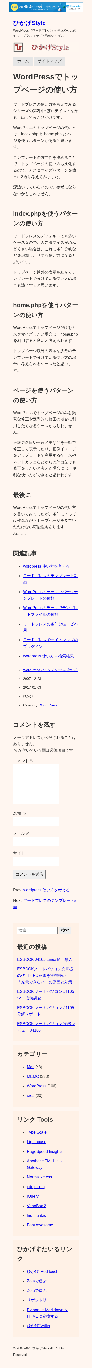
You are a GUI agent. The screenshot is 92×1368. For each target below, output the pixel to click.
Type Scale (37, 1132)
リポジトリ (37, 1300)
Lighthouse (36, 1142)
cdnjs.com (36, 1187)
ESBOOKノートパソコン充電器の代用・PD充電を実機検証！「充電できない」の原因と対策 (45, 975)
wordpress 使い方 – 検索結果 (48, 656)
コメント (23, 761)
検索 (65, 930)
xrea (31, 1095)
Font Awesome (40, 1225)
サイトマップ (49, 61)
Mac (30, 1067)
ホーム (23, 61)
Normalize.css (39, 1177)
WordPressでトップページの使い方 (50, 670)
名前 (19, 814)
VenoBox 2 (36, 1206)
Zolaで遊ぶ (37, 1281)
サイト (19, 853)
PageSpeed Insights (44, 1151)
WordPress (48, 705)
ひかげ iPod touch (42, 1271)
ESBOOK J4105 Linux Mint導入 (44, 959)
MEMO (33, 1076)
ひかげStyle (29, 23)
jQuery (33, 1196)
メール (21, 833)
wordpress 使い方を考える (46, 566)
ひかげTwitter (38, 1326)
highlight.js (36, 1215)
